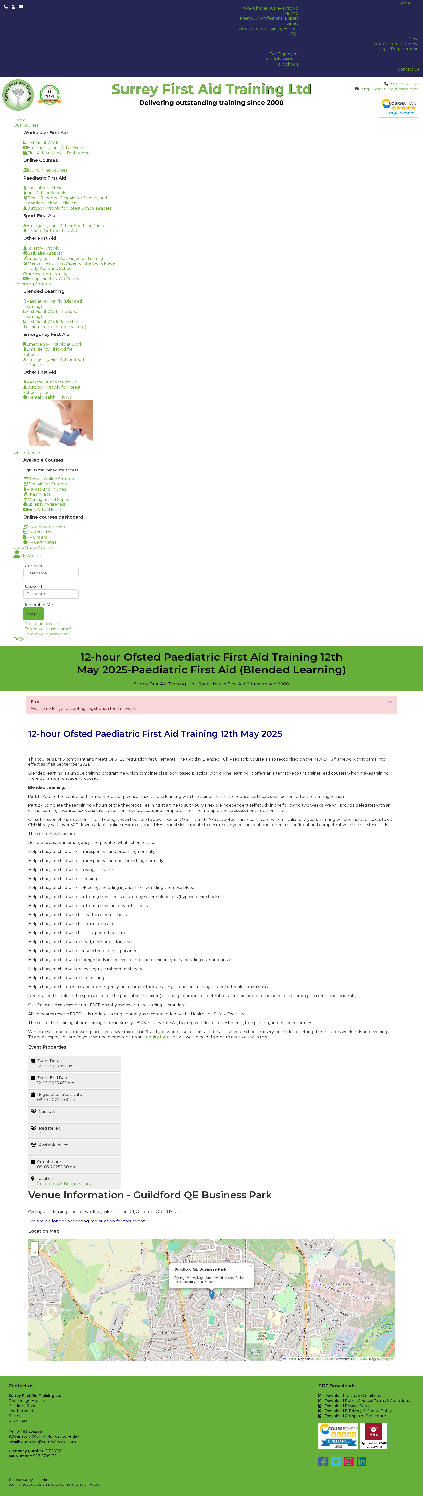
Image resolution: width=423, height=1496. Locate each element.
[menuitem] (410, 3)
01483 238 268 (404, 84)
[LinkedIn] (361, 1464)
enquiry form (156, 1037)
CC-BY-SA (360, 1359)
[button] (212, 1295)
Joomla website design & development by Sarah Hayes (54, 1484)
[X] (336, 1464)
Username (33, 565)
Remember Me (38, 604)
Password (32, 586)
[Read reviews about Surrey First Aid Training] (399, 104)
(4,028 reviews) (401, 113)
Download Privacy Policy (347, 1405)
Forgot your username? (47, 629)
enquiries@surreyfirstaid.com (390, 89)
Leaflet (291, 1359)
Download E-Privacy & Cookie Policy (358, 1410)
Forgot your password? (47, 634)
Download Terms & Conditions (353, 1395)
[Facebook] (323, 1464)
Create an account (43, 624)
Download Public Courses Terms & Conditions (367, 1400)
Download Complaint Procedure (355, 1415)
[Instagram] (349, 1464)
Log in (33, 614)
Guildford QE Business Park (64, 1183)
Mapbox (388, 1359)
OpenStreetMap (324, 1359)
